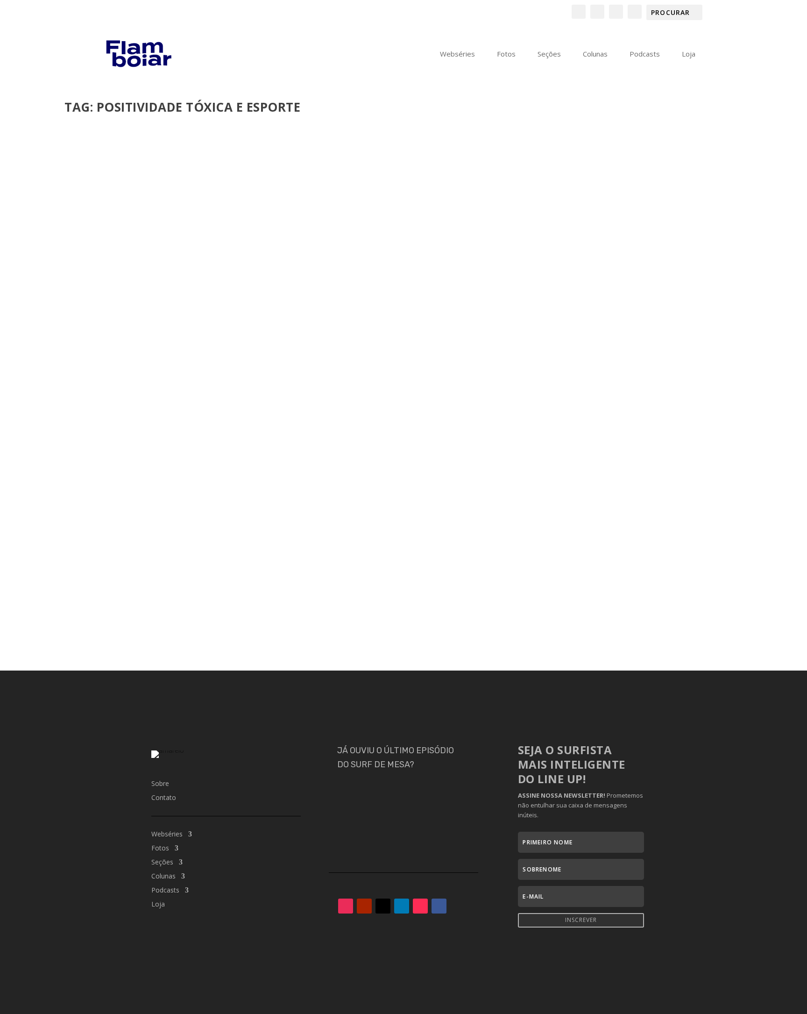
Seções (549, 54)
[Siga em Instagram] (345, 906)
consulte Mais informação (125, 630)
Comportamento (180, 594)
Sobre (160, 784)
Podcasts (645, 54)
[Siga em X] (382, 906)
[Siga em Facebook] (439, 906)
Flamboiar (98, 594)
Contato (163, 798)
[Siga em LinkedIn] (401, 906)
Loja (688, 54)
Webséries (457, 54)
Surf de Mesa (280, 594)
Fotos (506, 54)
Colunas (595, 54)
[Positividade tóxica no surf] (397, 343)
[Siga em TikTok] (420, 906)
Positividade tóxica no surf (135, 579)
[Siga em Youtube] (364, 906)
